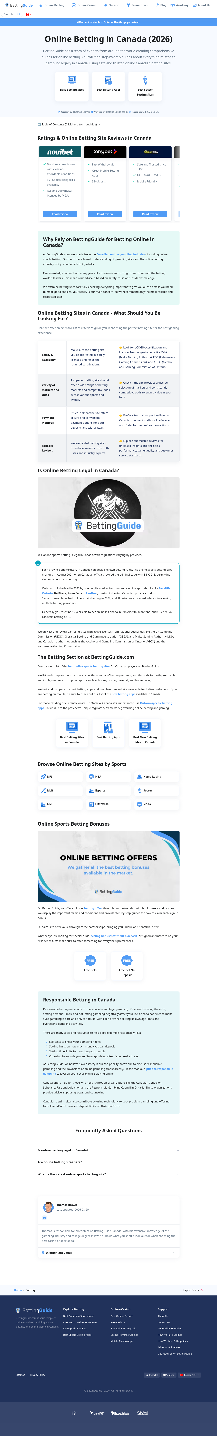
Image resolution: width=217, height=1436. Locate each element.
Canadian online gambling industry (120, 254)
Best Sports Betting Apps (77, 1334)
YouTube (170, 1375)
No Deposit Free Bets (75, 1328)
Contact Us (164, 1322)
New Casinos (118, 1322)
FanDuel (91, 593)
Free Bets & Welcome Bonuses (80, 1322)
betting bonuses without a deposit (114, 936)
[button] (16, 5)
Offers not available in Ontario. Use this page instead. (108, 22)
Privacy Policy (37, 1374)
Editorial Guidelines (169, 1347)
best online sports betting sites (89, 666)
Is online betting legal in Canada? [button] (63, 1150)
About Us (163, 1316)
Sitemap (20, 1374)
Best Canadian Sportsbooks (78, 1316)
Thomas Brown (81, 111)
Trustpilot (153, 1375)
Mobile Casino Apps (122, 1341)
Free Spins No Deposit (123, 1328)
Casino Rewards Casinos (124, 1334)
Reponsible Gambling (170, 1328)
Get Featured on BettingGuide (175, 1353)
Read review (60, 214)
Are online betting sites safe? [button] (60, 1162)
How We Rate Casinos (170, 1334)
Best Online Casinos (122, 1316)
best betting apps (123, 694)
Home (18, 1290)
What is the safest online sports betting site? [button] (72, 1174)
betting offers (93, 908)
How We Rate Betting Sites (173, 1341)
